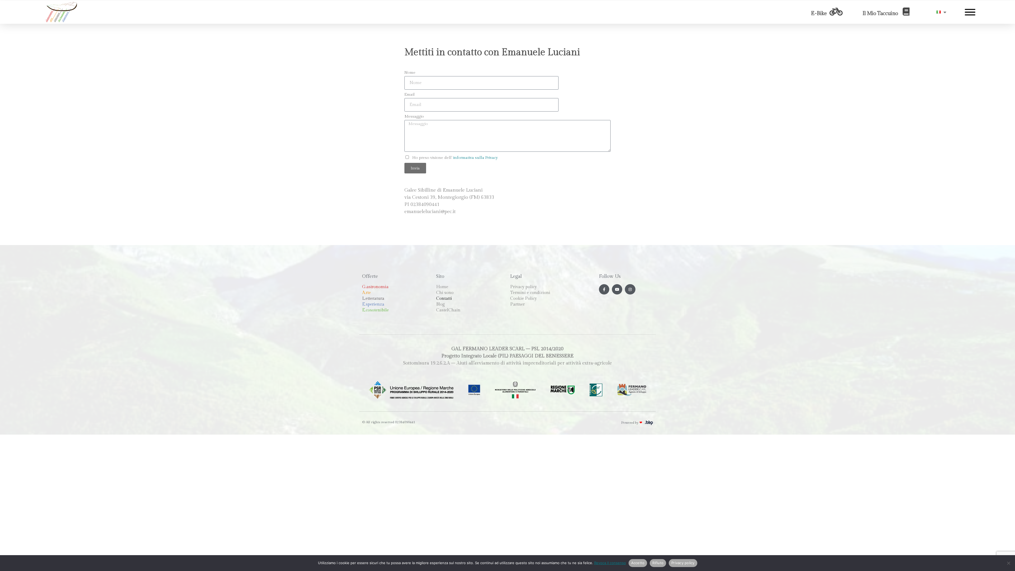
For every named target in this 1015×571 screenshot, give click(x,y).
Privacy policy (523, 286)
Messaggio (414, 116)
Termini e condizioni (530, 292)
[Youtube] (617, 289)
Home (442, 286)
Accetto (638, 563)
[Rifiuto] (1008, 563)
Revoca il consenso (610, 563)
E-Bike (819, 13)
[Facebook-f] (604, 289)
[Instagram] (630, 289)
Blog (440, 304)
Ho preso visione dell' (455, 157)
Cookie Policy (523, 298)
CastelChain (448, 310)
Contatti (444, 298)
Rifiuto (657, 563)
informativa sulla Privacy (475, 157)
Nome (410, 72)
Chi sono (445, 292)
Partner (517, 304)
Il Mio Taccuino (880, 13)
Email (409, 94)
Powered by (631, 423)
